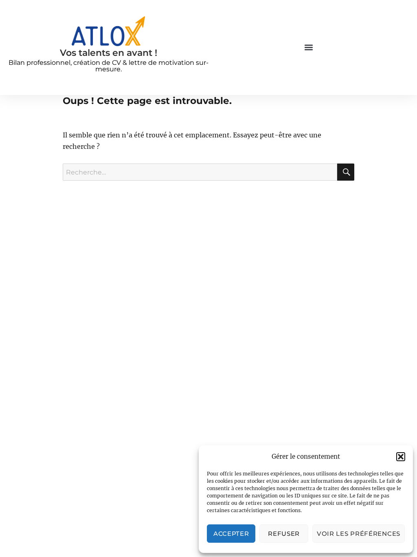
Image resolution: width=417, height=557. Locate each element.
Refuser (284, 533)
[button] (401, 457)
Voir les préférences (358, 533)
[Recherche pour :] (200, 172)
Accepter (231, 533)
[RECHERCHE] (345, 172)
